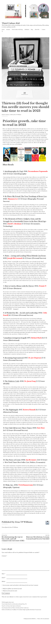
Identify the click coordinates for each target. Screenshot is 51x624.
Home (3, 29)
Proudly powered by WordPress (30, 618)
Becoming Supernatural (14, 358)
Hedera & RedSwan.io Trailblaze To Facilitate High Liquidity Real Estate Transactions (21, 609)
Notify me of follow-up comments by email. (12, 588)
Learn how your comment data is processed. (35, 596)
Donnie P (15, 309)
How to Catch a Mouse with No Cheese (19, 286)
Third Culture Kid (11, 23)
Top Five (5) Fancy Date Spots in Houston (11, 606)
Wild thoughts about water (8, 602)
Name (3, 573)
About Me (37, 29)
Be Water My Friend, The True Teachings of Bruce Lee (26, 196)
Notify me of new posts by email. (10, 590)
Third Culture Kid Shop (17, 29)
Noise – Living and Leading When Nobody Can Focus (25, 256)
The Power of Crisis (12, 460)
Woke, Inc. (9, 485)
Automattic (47, 618)
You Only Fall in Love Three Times (18, 428)
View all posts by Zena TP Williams (10, 527)
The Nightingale (11, 410)
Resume (8, 29)
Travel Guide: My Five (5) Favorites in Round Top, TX (14, 604)
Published (27, 29)
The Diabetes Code (12, 381)
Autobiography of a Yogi (13, 171)
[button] (2, 31)
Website (3, 581)
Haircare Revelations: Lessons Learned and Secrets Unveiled (37, 537)
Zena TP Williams (17, 114)
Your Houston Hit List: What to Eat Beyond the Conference (15, 607)
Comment (4, 556)
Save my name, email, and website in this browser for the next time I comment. (20, 585)
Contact (43, 29)
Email (3, 577)
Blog (32, 29)
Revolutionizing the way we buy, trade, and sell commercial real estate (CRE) (13, 538)
